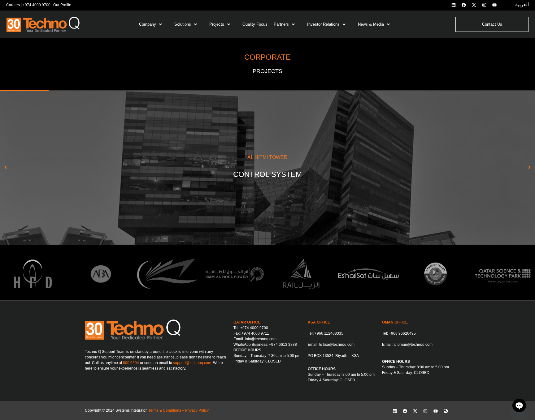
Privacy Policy (197, 410)
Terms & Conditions (164, 410)
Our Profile (62, 5)
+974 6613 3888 (283, 344)
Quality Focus (255, 24)
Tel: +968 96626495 (399, 333)
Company (147, 24)
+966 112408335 (329, 333)
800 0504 (131, 363)
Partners (281, 24)
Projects (216, 24)
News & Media (371, 24)
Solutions (182, 24)
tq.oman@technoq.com (413, 344)
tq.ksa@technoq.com (336, 344)
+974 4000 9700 (36, 5)
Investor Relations (323, 24)
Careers (13, 5)
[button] (153, 24)
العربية (522, 4)
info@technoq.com (260, 339)
